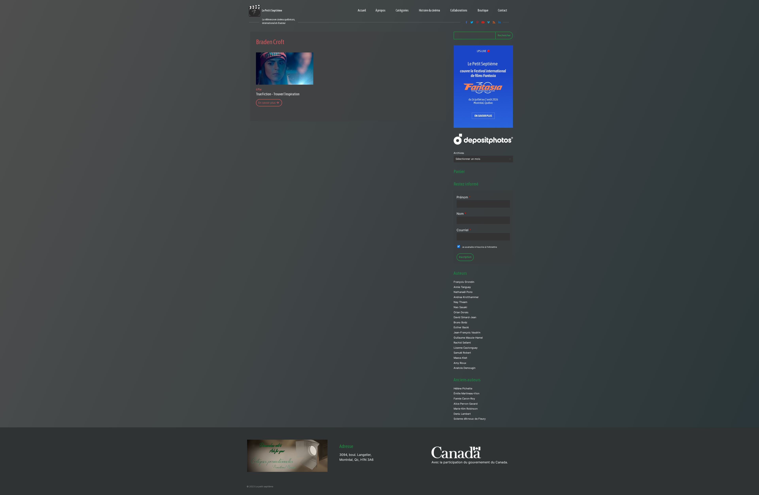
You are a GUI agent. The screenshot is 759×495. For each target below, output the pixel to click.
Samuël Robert (462, 352)
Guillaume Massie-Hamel (468, 337)
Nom (461, 214)
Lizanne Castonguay (466, 347)
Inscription (465, 257)
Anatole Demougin (464, 367)
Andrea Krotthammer (466, 297)
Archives (459, 152)
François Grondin (464, 281)
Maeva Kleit (460, 357)
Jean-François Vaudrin (467, 332)
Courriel (464, 230)
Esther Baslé (461, 327)
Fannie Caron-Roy (464, 398)
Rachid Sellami (462, 342)
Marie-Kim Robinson (466, 408)
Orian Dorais (461, 312)
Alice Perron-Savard (466, 403)
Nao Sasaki (460, 307)
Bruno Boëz (460, 322)
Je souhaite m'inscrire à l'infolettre (479, 247)
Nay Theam (460, 302)
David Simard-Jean (465, 317)
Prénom (464, 197)
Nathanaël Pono (463, 292)
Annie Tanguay (462, 287)
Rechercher (504, 35)
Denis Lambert (462, 413)
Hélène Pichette (463, 388)
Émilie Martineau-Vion (466, 393)
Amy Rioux (460, 363)
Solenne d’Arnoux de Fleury (470, 418)
